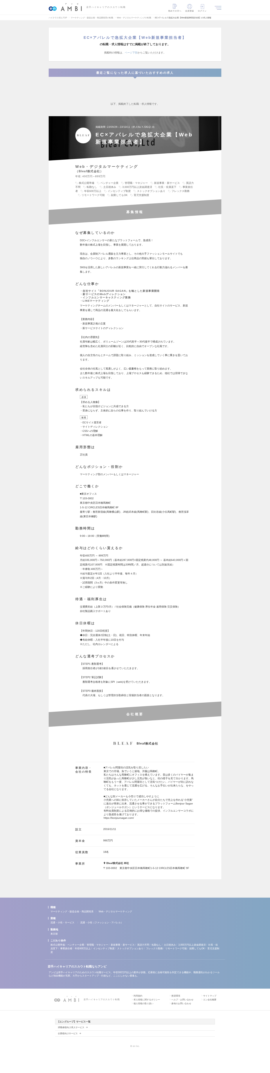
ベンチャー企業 (75, 944)
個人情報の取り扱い (143, 1003)
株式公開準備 (58, 944)
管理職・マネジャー (97, 944)
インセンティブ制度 (104, 948)
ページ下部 (131, 52)
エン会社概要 (209, 999)
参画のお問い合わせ (181, 1003)
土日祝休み (170, 944)
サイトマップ (209, 996)
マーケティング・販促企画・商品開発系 (72, 911)
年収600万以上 (83, 948)
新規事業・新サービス (123, 944)
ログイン (202, 11)
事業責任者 (66, 948)
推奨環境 (175, 996)
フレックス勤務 (154, 948)
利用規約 (138, 996)
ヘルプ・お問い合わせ (182, 999)
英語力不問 (143, 944)
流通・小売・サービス (62, 922)
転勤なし (156, 944)
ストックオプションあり (130, 948)
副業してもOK (197, 948)
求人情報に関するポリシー (147, 999)
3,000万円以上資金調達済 (192, 944)
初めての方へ (175, 11)
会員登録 (189, 11)
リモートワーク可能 (176, 948)
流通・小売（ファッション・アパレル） (101, 922)
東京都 (54, 933)
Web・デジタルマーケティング (115, 911)
